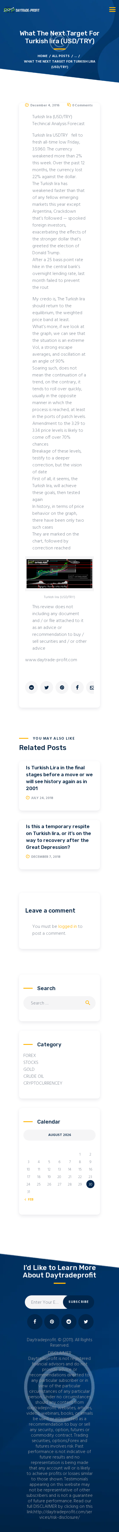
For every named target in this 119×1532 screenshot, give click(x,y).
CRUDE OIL (33, 1076)
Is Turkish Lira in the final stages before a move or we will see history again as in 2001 (59, 778)
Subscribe (78, 1302)
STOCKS (30, 1062)
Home (42, 56)
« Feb (29, 1199)
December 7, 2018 (45, 857)
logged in (67, 926)
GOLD (29, 1069)
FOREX (29, 1056)
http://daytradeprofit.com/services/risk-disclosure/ (63, 1514)
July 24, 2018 (42, 798)
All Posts (61, 56)
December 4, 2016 (45, 105)
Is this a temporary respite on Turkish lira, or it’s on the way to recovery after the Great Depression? (58, 837)
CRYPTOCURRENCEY (42, 1083)
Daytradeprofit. (42, 1340)
